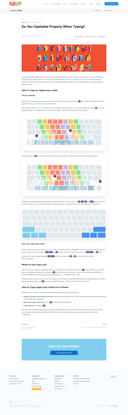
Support (83, 4)
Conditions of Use (59, 386)
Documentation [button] (59, 376)
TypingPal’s (15, 10)
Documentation (73, 4)
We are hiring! (36, 389)
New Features (58, 384)
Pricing (47, 4)
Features (56, 381)
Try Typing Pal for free (64, 353)
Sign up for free (111, 3)
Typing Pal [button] (12, 376)
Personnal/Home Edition (16, 381)
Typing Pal (40, 108)
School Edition (55, 4)
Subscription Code (14, 384)
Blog (64, 4)
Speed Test (35, 384)
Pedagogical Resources (39, 378)
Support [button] (76, 376)
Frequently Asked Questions (81, 378)
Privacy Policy (58, 389)
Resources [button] (35, 376)
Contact (75, 384)
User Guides (57, 378)
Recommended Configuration (82, 381)
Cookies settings (37, 386)
